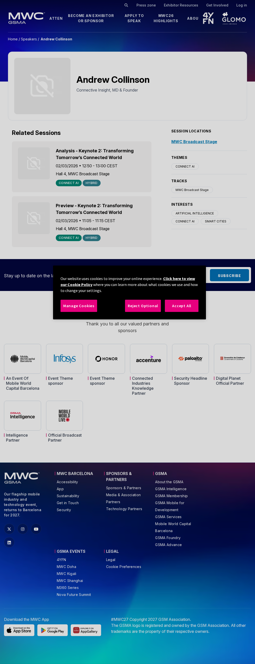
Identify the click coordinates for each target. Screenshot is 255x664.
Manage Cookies (78, 305)
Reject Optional (143, 305)
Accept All (181, 305)
